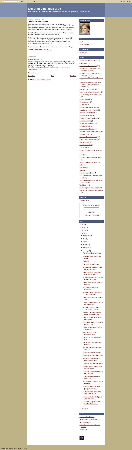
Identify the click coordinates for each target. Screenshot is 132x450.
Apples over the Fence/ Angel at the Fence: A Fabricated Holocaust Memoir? (90, 84)
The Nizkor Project (85, 422)
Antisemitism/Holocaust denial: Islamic (91, 78)
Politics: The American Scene (88, 162)
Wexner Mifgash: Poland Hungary (90, 188)
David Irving (83, 104)
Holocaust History (85, 134)
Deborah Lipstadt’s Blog (44, 8)
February (86, 247)
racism (82, 165)
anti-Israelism (84, 63)
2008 (83, 227)
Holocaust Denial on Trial (87, 417)
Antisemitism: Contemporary (88, 66)
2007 (83, 230)
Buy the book (83, 52)
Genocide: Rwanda (85, 121)
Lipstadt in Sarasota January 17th (93, 355)
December (86, 235)
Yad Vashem (83, 429)
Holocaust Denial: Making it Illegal (90, 131)
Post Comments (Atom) (44, 79)
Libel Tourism (83, 147)
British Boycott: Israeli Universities (90, 92)
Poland (82, 155)
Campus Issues (84, 99)
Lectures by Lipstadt (86, 145)
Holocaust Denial (85, 126)
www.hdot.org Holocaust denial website (91, 190)
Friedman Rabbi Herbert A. (87, 113)
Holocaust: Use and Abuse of (88, 137)
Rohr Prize (83, 167)
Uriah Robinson (34, 59)
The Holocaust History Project (88, 419)
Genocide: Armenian (86, 115)
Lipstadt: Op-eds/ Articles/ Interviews (91, 150)
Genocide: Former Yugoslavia (88, 118)
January (85, 251)
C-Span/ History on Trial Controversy (90, 95)
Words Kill (86, 261)
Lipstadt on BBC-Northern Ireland (93, 363)
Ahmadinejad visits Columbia (88, 60)
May (84, 239)
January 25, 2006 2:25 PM (34, 69)
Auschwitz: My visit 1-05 (87, 89)
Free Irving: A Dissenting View (92, 253)
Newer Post (31, 76)
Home (52, 76)
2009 (83, 224)
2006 (83, 233)
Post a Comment (33, 73)
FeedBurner (95, 215)
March (85, 245)
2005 (83, 409)
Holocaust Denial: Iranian (87, 129)
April (84, 242)
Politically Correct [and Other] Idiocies (91, 157)
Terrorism (82, 170)
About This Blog (84, 44)
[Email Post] (50, 49)
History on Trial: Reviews (87, 123)
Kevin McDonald (84, 142)
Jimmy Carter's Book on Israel (89, 139)
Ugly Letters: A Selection (87, 173)
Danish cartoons (84, 102)
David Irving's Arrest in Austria (88, 110)
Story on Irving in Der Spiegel (91, 352)
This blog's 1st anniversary (91, 264)
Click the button (84, 200)
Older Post (73, 76)
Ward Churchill (84, 185)
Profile (81, 42)
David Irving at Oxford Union (88, 107)
